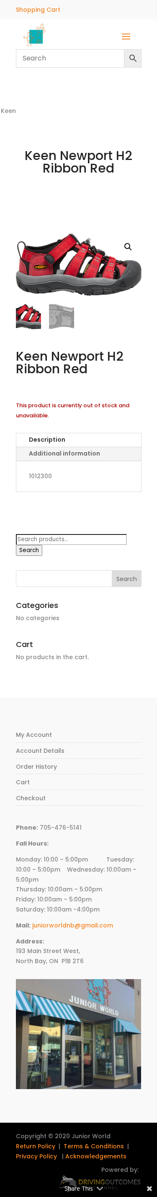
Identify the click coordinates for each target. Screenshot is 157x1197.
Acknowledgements (95, 1156)
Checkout (31, 798)
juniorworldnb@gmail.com (72, 925)
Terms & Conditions (94, 1146)
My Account (34, 735)
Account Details (40, 750)
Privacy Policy (36, 1156)
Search (29, 550)
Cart (23, 782)
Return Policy (35, 1146)
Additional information (64, 453)
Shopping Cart (38, 9)
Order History (36, 766)
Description (47, 439)
